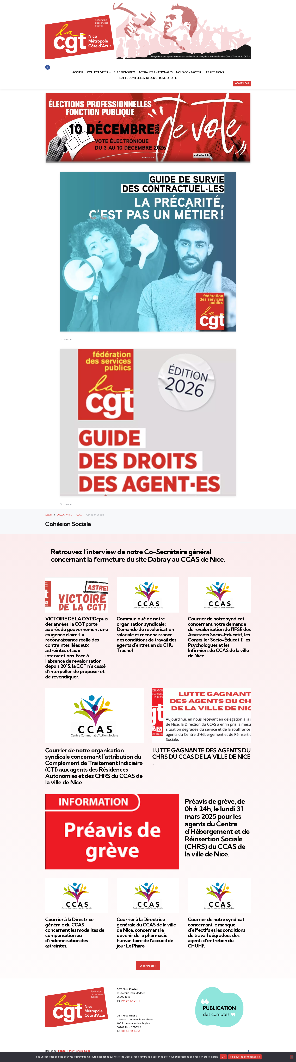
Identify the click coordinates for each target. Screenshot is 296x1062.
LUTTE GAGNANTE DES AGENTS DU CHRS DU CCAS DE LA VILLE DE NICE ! (201, 757)
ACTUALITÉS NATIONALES (155, 72)
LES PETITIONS (214, 72)
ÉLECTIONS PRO (124, 72)
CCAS (79, 514)
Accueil (48, 514)
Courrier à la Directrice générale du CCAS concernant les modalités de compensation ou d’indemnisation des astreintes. (74, 932)
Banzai (62, 1050)
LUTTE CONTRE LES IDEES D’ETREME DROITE (148, 78)
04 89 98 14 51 (131, 1031)
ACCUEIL (78, 72)
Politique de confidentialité (245, 1056)
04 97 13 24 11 (131, 1000)
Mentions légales (79, 1050)
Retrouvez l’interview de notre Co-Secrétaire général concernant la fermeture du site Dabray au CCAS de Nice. (138, 555)
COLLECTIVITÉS (97, 72)
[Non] (291, 1057)
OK (223, 1056)
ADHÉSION (242, 83)
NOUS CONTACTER (188, 72)
